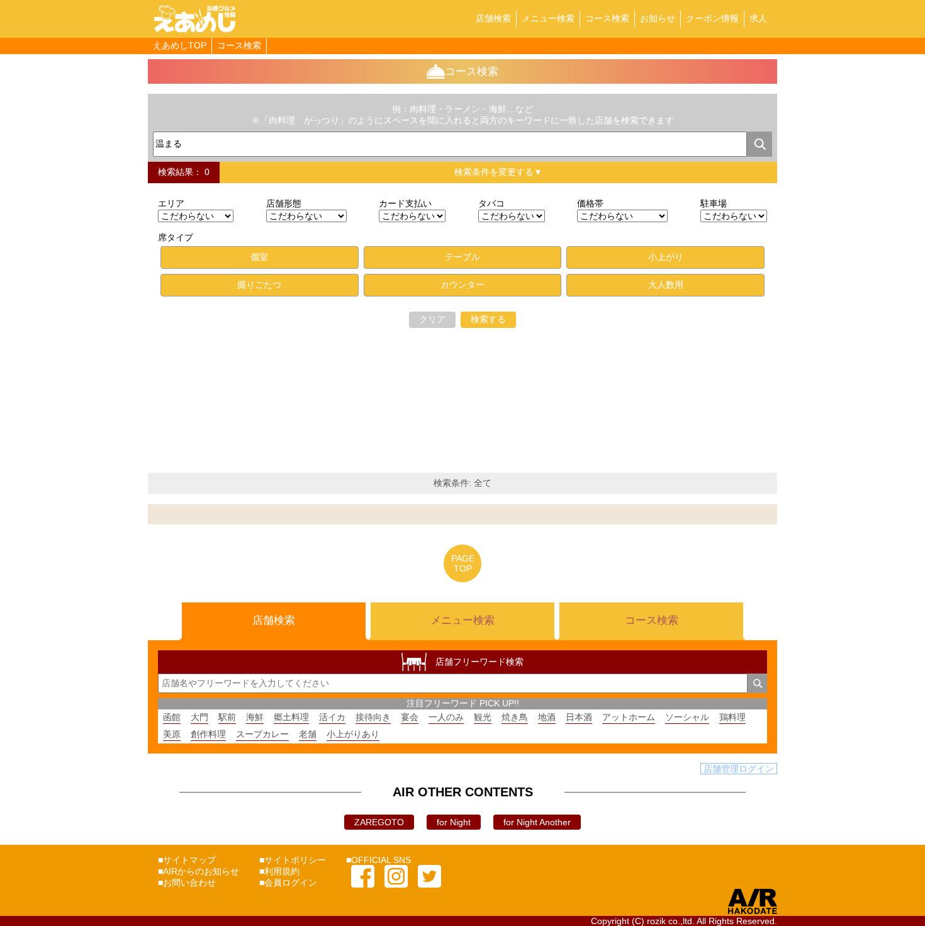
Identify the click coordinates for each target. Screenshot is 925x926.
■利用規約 (279, 871)
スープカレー (262, 734)
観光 (482, 717)
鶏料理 (732, 717)
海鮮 (255, 717)
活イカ (332, 717)
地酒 (547, 717)
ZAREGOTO (379, 822)
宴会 (409, 717)
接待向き (373, 717)
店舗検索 (493, 18)
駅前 (227, 717)
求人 (758, 18)
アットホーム (628, 717)
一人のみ (446, 717)
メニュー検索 (548, 18)
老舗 (308, 734)
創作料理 (208, 734)
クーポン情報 (712, 18)
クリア (432, 319)
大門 (199, 717)
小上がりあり (353, 734)
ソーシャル (687, 717)
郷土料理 (291, 717)
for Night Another (537, 822)
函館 (172, 717)
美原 (172, 734)
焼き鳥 (515, 717)
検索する (488, 319)
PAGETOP (462, 563)
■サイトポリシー (292, 860)
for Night (454, 822)
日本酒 (579, 717)
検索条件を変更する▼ (498, 172)
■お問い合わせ (187, 883)
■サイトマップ (187, 860)
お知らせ (657, 18)
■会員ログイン (288, 883)
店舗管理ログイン (739, 769)
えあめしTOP (179, 45)
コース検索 (607, 18)
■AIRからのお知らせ (198, 871)
